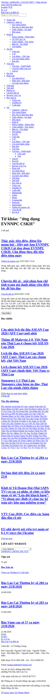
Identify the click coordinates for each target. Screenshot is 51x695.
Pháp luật (11, 76)
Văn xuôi (21, 154)
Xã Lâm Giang (33, 419)
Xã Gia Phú (12, 438)
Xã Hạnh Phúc (22, 411)
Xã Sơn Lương (22, 414)
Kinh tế (10, 34)
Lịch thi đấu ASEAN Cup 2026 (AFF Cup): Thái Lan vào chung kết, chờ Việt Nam (23, 356)
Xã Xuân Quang (18, 436)
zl (6, 10)
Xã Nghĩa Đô (38, 448)
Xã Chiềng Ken (31, 445)
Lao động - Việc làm (21, 56)
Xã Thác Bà (19, 428)
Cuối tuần (16, 105)
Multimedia (17, 193)
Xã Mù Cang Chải (20, 409)
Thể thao (10, 85)
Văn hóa (10, 64)
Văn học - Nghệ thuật (21, 66)
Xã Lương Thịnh (32, 431)
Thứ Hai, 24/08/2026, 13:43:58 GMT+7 (18, 2)
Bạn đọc (15, 61)
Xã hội (9, 49)
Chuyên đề (16, 210)
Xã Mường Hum (25, 438)
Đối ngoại (16, 32)
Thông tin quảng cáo (21, 207)
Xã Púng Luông (35, 409)
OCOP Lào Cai (18, 39)
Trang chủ (11, 20)
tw (9, 639)
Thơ (19, 156)
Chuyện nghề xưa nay (21, 68)
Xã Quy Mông (13, 433)
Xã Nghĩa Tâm (37, 416)
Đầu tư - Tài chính (20, 44)
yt (4, 10)
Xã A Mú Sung (11, 440)
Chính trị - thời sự (14, 22)
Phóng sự (11, 90)
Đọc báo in (11, 98)
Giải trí (15, 71)
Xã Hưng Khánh (17, 431)
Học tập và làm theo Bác (22, 27)
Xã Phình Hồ (35, 411)
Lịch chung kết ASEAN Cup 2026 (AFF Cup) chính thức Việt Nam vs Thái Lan (25, 370)
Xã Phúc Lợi (17, 426)
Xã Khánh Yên (37, 443)
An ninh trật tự (18, 78)
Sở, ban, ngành (28, 406)
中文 (10, 7)
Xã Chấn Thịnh (24, 416)
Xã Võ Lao (25, 443)
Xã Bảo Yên (26, 448)
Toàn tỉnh (39, 406)
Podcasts (15, 202)
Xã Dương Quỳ (16, 445)
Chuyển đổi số (13, 93)
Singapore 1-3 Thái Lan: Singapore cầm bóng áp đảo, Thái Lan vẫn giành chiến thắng (24, 384)
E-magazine (17, 200)
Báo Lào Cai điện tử (10, 12)
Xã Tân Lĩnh (38, 423)
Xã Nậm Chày (38, 440)
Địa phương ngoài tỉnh (11, 406)
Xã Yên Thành (7, 428)
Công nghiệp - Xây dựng (23, 42)
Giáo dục (16, 51)
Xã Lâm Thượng (13, 423)
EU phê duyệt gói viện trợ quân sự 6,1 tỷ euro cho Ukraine (25, 531)
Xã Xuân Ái (34, 421)
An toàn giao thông (20, 83)
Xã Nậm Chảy (14, 448)
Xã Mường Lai (30, 426)
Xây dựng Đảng (19, 25)
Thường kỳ (17, 102)
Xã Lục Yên (27, 423)
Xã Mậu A (23, 421)
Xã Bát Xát (14, 443)
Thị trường (16, 46)
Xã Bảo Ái (42, 428)
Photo (14, 197)
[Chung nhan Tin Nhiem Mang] (15, 692)
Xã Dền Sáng (39, 438)
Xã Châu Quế (20, 419)
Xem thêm (6, 313)
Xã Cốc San (25, 433)
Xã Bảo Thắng (32, 436)
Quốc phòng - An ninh (21, 29)
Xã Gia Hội (10, 414)
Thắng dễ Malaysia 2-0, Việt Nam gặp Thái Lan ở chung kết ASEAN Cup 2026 (24, 343)
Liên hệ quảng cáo (13, 5)
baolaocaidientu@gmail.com (19, 665)
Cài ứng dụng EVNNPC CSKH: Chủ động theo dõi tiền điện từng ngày (25, 248)
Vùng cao (16, 100)
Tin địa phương (10, 401)
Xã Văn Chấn (35, 414)
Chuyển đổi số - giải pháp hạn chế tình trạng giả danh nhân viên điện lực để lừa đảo (25, 284)
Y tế (14, 54)
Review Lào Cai (14, 95)
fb (2, 10)
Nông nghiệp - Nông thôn (23, 37)
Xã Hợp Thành (37, 433)
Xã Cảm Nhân (43, 426)
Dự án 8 (15, 212)
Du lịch (10, 73)
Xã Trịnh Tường (25, 440)
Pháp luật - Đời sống (21, 81)
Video (14, 195)
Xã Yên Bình (31, 428)
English (4, 7)
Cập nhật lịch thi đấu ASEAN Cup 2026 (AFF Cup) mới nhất (25, 331)
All (8, 107)
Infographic (17, 205)
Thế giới (10, 88)
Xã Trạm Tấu (10, 411)
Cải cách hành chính (21, 59)
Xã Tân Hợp (13, 421)
